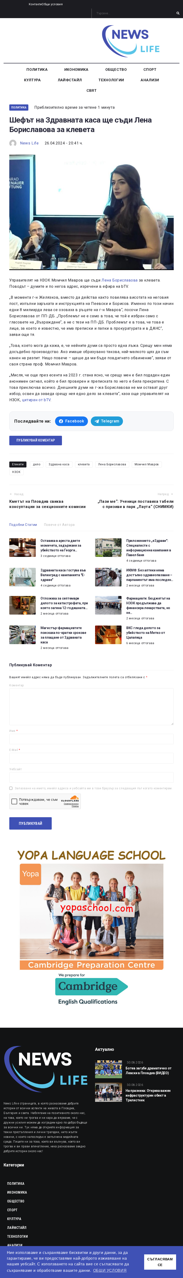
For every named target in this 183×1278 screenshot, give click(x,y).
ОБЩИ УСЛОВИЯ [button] (110, 1270)
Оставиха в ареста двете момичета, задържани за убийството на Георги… (61, 545)
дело (37, 464)
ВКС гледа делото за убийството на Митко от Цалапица (145, 632)
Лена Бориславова (120, 280)
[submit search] (178, 13)
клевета (84, 464)
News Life (29, 143)
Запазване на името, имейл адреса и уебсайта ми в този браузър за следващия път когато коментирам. (94, 788)
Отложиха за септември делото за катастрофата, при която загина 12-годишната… (64, 603)
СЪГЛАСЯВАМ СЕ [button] (160, 1262)
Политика (18, 107)
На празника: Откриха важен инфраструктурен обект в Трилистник (148, 1095)
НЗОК (16, 472)
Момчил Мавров (147, 464)
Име (13, 731)
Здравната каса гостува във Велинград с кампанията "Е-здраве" (63, 575)
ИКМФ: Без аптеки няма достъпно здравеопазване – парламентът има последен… (149, 575)
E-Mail (14, 750)
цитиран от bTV (36, 400)
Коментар (16, 685)
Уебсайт (15, 769)
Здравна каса (59, 464)
